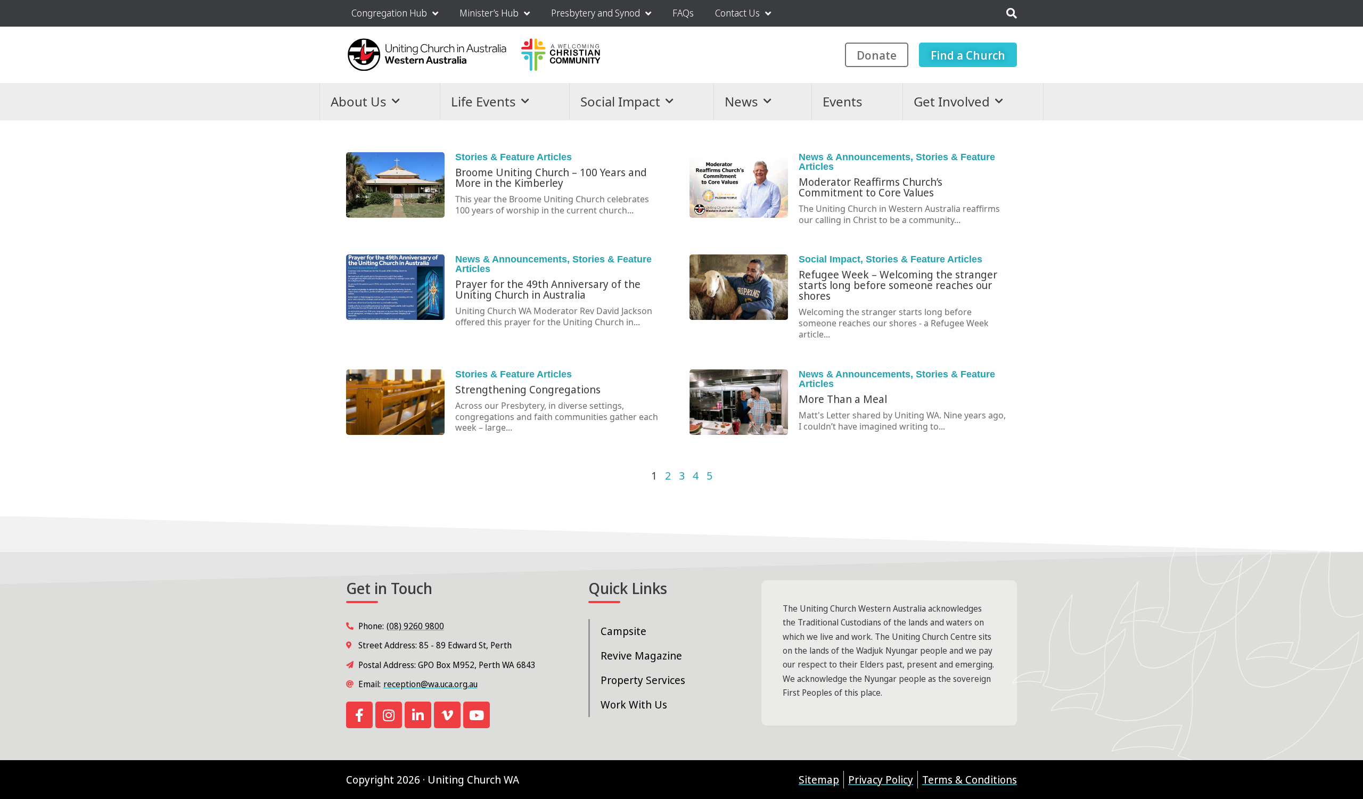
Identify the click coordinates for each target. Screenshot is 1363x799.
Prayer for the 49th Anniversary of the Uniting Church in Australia (548, 289)
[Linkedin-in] (418, 715)
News (741, 101)
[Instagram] (388, 715)
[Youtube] (476, 715)
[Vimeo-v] (447, 715)
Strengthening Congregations (528, 389)
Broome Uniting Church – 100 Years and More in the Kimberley (551, 177)
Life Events (483, 101)
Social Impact (620, 101)
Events (843, 101)
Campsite (623, 631)
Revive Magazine (641, 655)
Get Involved (952, 101)
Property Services (643, 680)
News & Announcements (854, 157)
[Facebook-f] (359, 715)
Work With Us (634, 704)
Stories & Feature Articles (513, 157)
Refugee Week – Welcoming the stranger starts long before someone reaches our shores (898, 285)
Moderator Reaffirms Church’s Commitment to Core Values (870, 187)
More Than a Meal (843, 399)
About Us (359, 101)
